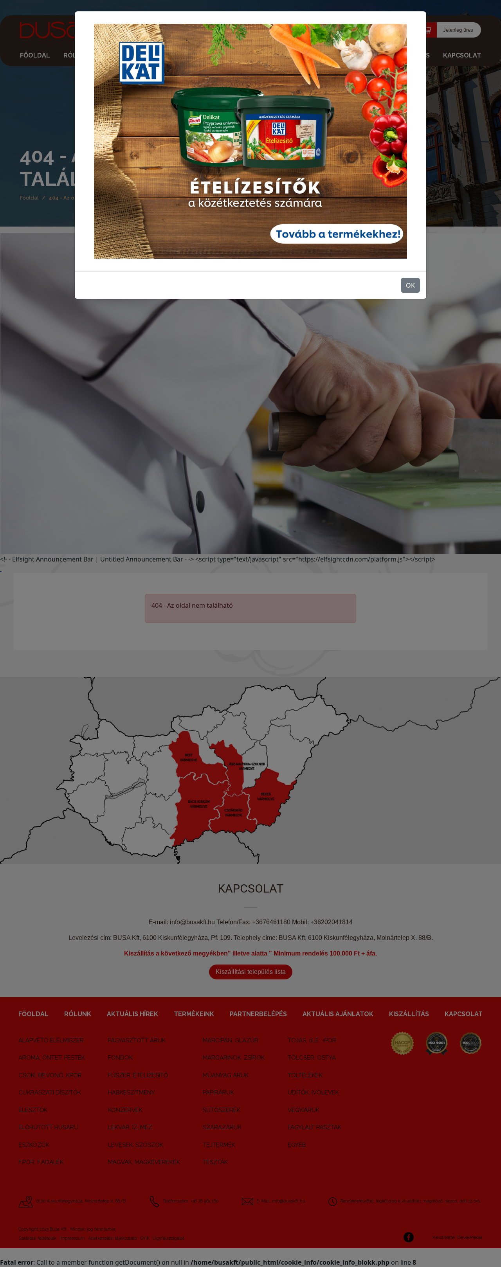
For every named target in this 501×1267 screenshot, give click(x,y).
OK (410, 285)
